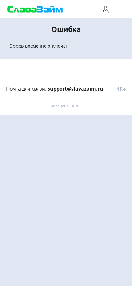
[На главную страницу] (35, 9)
